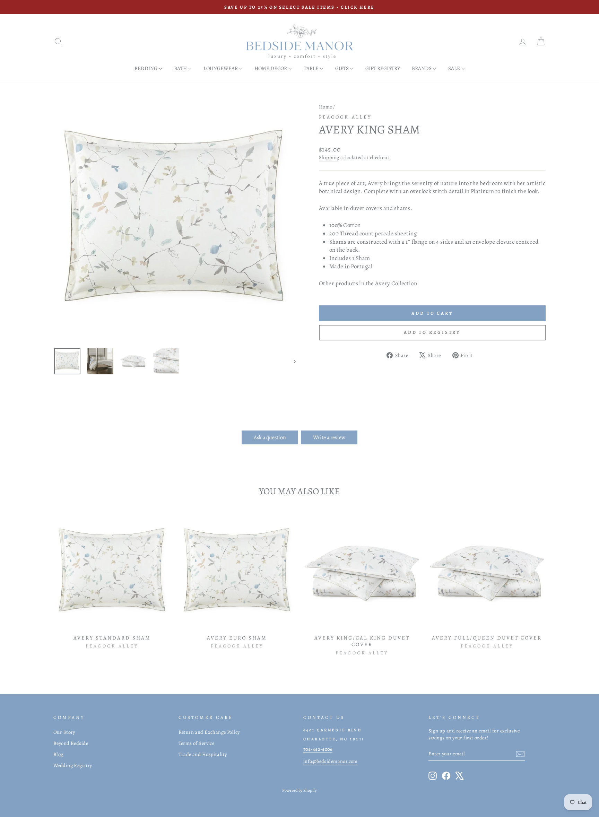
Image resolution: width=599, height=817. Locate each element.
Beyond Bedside (70, 743)
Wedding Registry (72, 765)
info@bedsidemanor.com (330, 761)
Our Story (64, 732)
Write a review (329, 437)
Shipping (329, 157)
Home (325, 106)
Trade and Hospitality (203, 754)
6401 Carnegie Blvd (332, 730)
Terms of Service (197, 743)
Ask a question (270, 437)
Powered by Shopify (299, 790)
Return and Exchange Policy (209, 732)
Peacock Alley (345, 117)
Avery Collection (396, 283)
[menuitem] (148, 68)
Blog (58, 754)
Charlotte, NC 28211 (334, 739)
